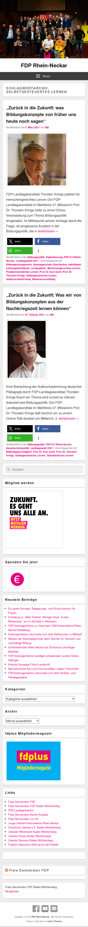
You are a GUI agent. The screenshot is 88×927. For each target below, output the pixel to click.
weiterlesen (48, 231)
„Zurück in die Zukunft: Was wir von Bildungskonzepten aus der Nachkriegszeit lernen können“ (43, 302)
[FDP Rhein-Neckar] (44, 57)
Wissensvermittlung (43, 279)
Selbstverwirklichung (18, 279)
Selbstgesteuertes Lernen (41, 275)
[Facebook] (36, 908)
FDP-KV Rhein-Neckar (59, 444)
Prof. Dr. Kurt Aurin (50, 272)
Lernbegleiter (38, 268)
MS (47, 127)
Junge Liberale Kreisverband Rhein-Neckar (33, 823)
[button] (20, 241)
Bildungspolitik (36, 257)
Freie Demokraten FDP (21, 802)
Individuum (74, 264)
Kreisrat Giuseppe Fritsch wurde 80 (29, 664)
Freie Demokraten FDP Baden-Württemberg (34, 806)
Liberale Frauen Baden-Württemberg (29, 836)
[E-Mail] (54, 908)
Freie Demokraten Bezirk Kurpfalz (28, 814)
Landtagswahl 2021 (27, 261)
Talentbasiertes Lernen (60, 455)
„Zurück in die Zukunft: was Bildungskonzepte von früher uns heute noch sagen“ (41, 114)
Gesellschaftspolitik (17, 448)
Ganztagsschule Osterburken (50, 264)
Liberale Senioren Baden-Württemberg (30, 840)
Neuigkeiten (12, 891)
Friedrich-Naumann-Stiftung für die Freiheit (33, 844)
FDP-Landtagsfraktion (21, 810)
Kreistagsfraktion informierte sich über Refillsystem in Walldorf (45, 634)
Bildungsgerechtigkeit (19, 452)
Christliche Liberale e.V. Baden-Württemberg (34, 827)
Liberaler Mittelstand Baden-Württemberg (32, 832)
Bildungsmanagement (19, 264)
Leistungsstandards (17, 268)
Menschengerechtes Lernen (63, 268)
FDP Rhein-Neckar (44, 65)
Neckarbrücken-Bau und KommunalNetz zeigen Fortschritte (43, 669)
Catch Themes (54, 921)
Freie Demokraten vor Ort (23, 819)
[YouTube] (45, 908)
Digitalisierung (54, 257)
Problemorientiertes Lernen (22, 272)
